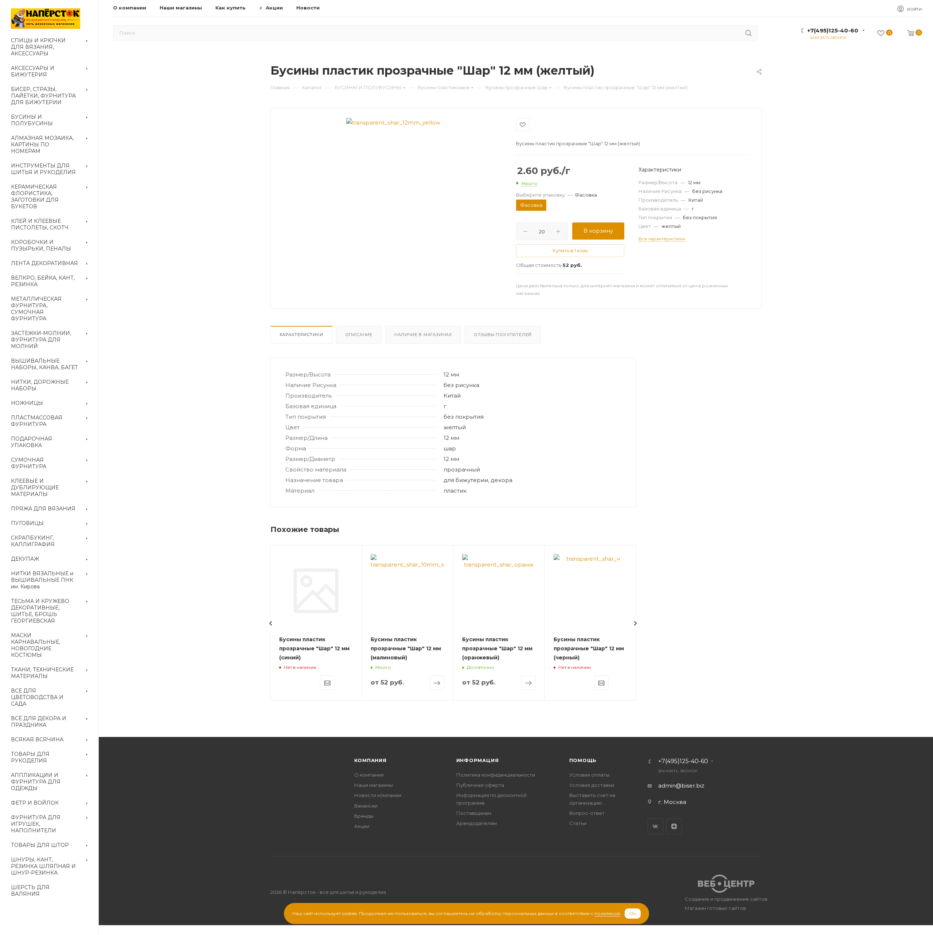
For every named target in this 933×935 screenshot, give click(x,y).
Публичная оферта (480, 785)
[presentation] (270, 623)
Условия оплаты (589, 775)
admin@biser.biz (681, 785)
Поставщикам (473, 813)
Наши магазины (373, 785)
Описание (358, 334)
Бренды (364, 816)
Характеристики (301, 334)
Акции (361, 826)
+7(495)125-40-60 (832, 30)
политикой (607, 913)
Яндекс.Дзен (674, 826)
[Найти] (748, 32)
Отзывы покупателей (503, 334)
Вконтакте (655, 826)
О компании (369, 775)
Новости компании (377, 795)
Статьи (577, 823)
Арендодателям (476, 823)
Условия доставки (591, 785)
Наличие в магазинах (423, 334)
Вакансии (366, 806)
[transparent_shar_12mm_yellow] (393, 122)
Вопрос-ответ (587, 813)
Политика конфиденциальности (495, 775)
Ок (632, 913)
